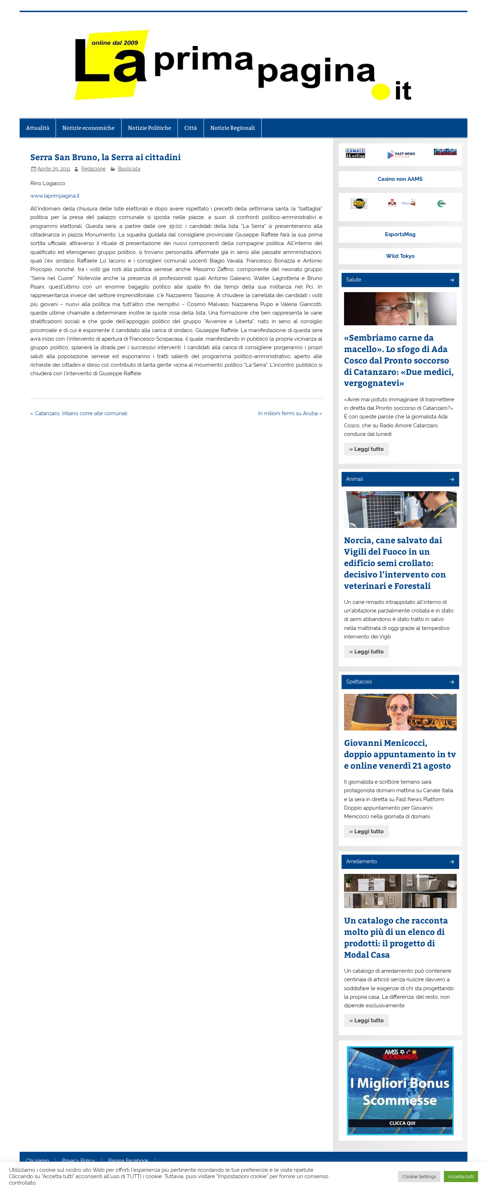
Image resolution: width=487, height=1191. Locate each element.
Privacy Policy (78, 1161)
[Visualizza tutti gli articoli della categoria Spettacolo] (451, 683)
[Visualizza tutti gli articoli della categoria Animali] (451, 480)
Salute (353, 280)
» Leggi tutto (366, 449)
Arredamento (361, 861)
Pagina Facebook (128, 1161)
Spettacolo (359, 681)
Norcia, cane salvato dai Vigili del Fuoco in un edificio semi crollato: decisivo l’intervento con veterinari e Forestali (395, 562)
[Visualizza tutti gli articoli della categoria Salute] (451, 281)
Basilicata (129, 169)
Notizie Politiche (149, 127)
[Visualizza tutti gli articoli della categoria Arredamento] (451, 862)
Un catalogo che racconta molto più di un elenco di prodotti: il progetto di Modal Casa (396, 937)
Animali (354, 479)
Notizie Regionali (232, 127)
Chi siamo (37, 1161)
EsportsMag (400, 234)
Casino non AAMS (400, 179)
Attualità (37, 127)
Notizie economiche (88, 127)
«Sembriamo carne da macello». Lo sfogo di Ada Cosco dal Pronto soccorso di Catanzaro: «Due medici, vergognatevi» (399, 360)
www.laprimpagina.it (55, 196)
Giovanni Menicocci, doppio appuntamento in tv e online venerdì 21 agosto (400, 754)
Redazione (93, 169)
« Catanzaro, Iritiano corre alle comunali (78, 413)
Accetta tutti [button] (461, 1176)
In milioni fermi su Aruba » (290, 413)
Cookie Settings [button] (419, 1176)
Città (190, 127)
